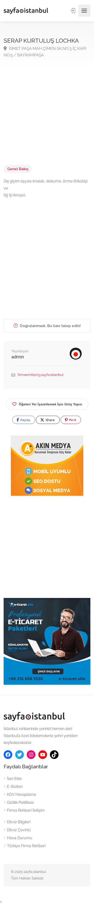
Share (50, 420)
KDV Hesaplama (21, 794)
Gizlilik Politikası (20, 802)
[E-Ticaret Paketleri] (47, 641)
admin (17, 356)
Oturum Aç (73, 10)
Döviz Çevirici (19, 830)
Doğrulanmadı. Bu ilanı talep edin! (50, 326)
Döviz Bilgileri (19, 822)
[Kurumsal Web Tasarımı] (47, 466)
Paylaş (25, 420)
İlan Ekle (14, 778)
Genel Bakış (17, 169)
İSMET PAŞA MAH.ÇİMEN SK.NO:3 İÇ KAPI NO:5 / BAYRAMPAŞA (45, 51)
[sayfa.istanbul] (26, 10)
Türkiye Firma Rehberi (26, 846)
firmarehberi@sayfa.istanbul (40, 375)
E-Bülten (15, 786)
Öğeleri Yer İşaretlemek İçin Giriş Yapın (50, 404)
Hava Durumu (19, 838)
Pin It (72, 420)
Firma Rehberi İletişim (26, 810)
